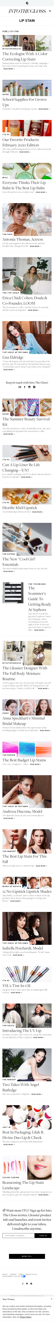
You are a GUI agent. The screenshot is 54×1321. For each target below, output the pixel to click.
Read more (8, 69)
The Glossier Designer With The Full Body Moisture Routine (24, 673)
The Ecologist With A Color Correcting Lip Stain (25, 56)
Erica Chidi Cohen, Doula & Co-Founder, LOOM (24, 300)
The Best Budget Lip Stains (24, 760)
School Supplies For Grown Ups (24, 102)
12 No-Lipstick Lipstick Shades (26, 891)
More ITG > (27, 1256)
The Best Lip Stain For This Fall (24, 859)
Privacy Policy (31, 1274)
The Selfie (8, 1026)
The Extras (8, 554)
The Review (8, 755)
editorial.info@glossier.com (34, 1296)
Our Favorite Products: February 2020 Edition (20, 142)
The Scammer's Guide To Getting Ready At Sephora (39, 598)
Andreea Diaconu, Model (22, 811)
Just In (6, 1127)
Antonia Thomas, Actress (22, 239)
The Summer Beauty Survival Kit (26, 421)
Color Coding (10, 1177)
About (5, 1274)
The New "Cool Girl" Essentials (19, 561)
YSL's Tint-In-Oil (16, 985)
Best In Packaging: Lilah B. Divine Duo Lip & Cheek (23, 1134)
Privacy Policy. (26, 1317)
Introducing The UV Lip (21, 1030)
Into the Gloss (27, 11)
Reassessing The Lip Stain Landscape (23, 1185)
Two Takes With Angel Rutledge (20, 1087)
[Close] (51, 1299)
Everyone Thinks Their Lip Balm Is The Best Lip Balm (24, 185)
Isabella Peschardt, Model (22, 948)
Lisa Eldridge (12, 357)
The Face (7, 234)
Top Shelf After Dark (15, 352)
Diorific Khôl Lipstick (19, 507)
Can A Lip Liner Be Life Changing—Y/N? (21, 467)
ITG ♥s (5, 134)
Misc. (5, 178)
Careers (13, 1274)
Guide (5, 94)
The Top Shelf (10, 293)
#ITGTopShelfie (11, 49)
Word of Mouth (11, 886)
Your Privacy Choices (11, 1276)
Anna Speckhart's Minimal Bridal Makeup (23, 720)
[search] (50, 11)
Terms (21, 1274)
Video (5, 713)
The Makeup (9, 851)
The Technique (37, 584)
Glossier (27, 3)
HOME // (6, 31)
